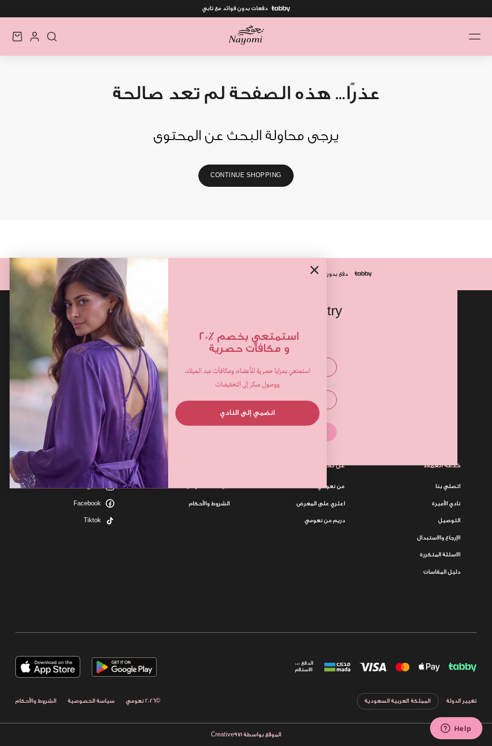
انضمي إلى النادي (247, 413)
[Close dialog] (314, 269)
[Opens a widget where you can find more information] (456, 729)
